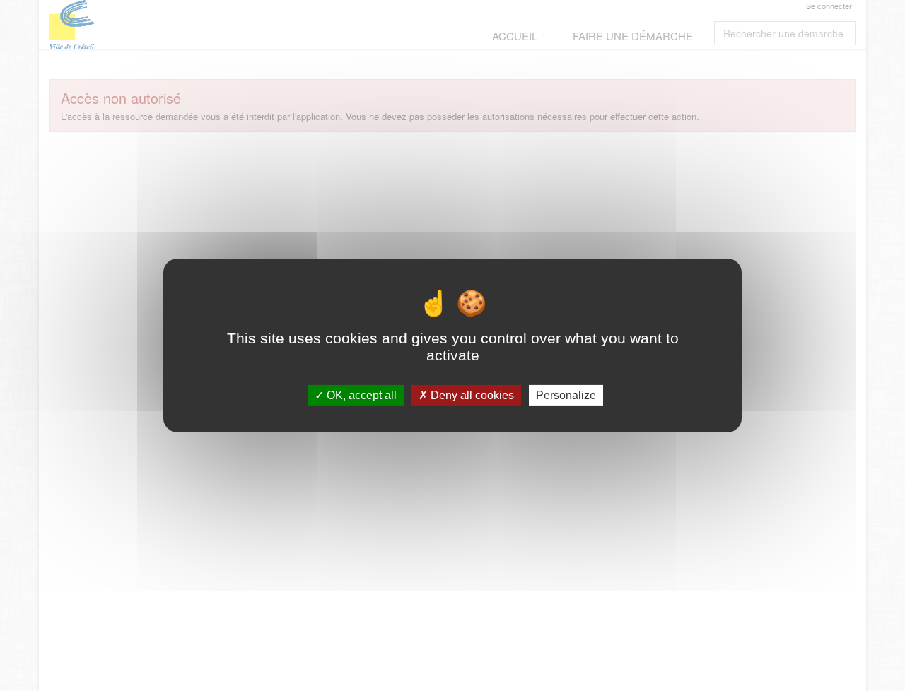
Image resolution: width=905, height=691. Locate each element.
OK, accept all (360, 395)
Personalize (566, 395)
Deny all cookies (471, 395)
